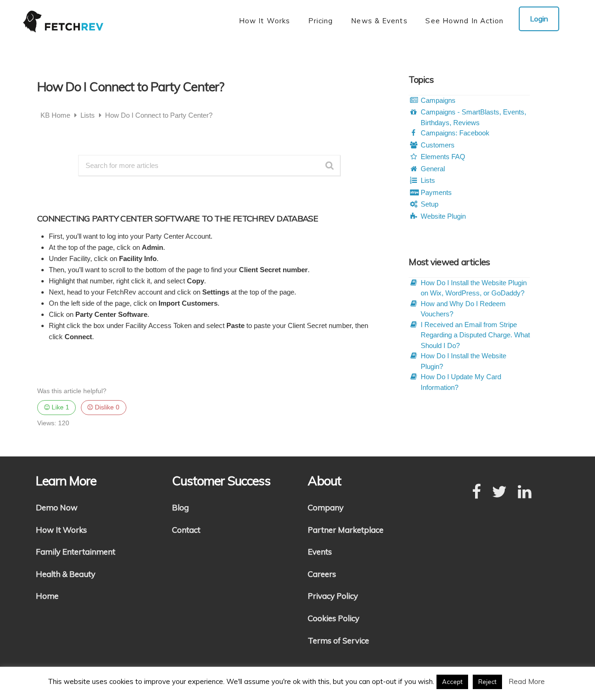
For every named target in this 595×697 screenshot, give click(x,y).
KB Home (56, 115)
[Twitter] (499, 492)
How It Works (61, 530)
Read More (527, 681)
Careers (322, 574)
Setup (429, 204)
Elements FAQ (443, 157)
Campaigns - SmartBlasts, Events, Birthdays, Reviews (473, 117)
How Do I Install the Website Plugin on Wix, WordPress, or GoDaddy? (474, 288)
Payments (436, 192)
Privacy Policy (333, 596)
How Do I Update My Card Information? (461, 382)
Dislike (106, 407)
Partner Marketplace (345, 530)
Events (320, 551)
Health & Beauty (65, 574)
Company (326, 507)
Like (59, 407)
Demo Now (57, 507)
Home (47, 596)
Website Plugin (443, 216)
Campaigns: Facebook (455, 133)
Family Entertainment (75, 551)
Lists (88, 115)
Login (539, 18)
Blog (180, 507)
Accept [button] (452, 681)
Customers (438, 145)
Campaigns (438, 100)
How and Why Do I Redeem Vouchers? (463, 309)
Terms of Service (338, 640)
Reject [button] (487, 681)
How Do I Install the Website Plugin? (463, 361)
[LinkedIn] (524, 492)
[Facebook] (476, 492)
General (433, 169)
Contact (186, 530)
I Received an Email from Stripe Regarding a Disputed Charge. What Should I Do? (475, 335)
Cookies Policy (333, 618)
